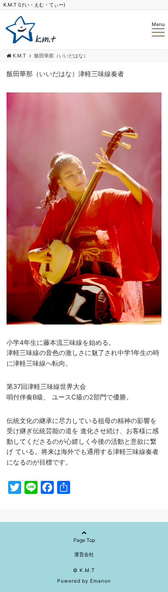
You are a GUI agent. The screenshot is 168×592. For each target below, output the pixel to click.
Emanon (100, 581)
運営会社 (84, 554)
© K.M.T (84, 570)
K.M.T (19, 56)
